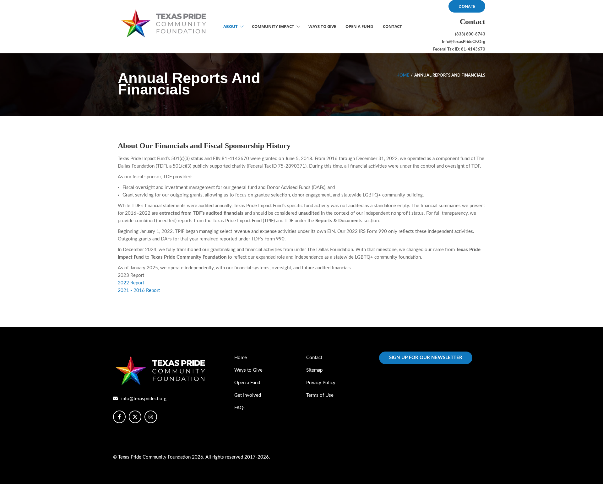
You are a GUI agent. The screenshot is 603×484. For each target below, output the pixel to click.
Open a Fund (247, 382)
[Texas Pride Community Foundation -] (165, 23)
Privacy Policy (320, 382)
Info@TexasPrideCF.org (463, 42)
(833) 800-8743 (470, 34)
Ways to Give (248, 370)
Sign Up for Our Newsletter (425, 357)
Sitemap (314, 370)
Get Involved (247, 395)
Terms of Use (320, 395)
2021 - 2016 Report (139, 290)
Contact (314, 357)
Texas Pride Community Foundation (155, 457)
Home (402, 75)
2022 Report (131, 283)
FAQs (240, 408)
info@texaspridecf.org (143, 398)
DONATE (467, 6)
